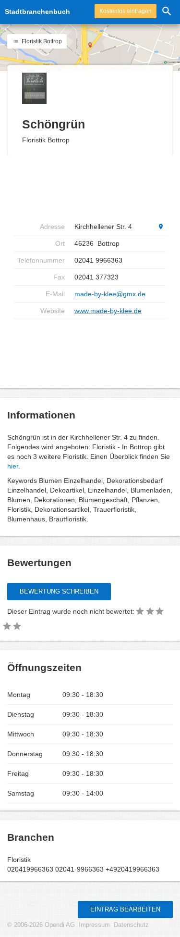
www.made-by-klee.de (108, 311)
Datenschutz (131, 925)
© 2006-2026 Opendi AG (41, 925)
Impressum (94, 925)
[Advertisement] (91, 188)
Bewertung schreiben (59, 591)
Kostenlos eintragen (125, 11)
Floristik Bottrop (41, 41)
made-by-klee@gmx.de (109, 294)
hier (12, 466)
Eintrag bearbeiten (125, 909)
